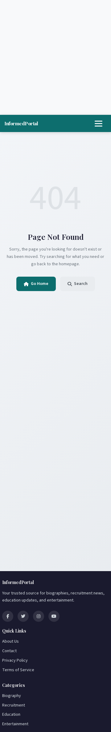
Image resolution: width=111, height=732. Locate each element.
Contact (9, 651)
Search (81, 284)
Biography (11, 696)
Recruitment (13, 705)
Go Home (39, 284)
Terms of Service (18, 670)
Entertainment (15, 724)
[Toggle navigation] (98, 123)
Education (11, 714)
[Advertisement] (55, 57)
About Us (10, 641)
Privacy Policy (15, 660)
